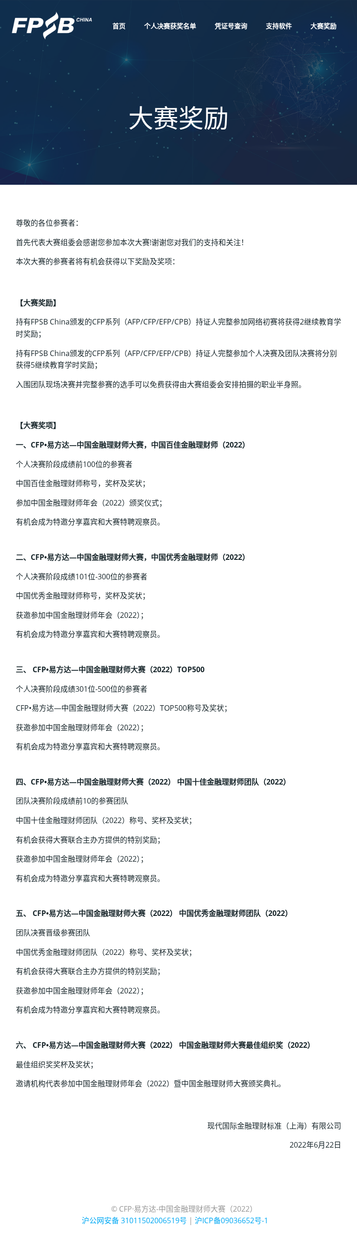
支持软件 (279, 25)
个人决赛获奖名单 (170, 25)
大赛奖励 (324, 25)
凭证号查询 (231, 25)
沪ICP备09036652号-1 (231, 1220)
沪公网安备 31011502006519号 (134, 1220)
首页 (119, 25)
